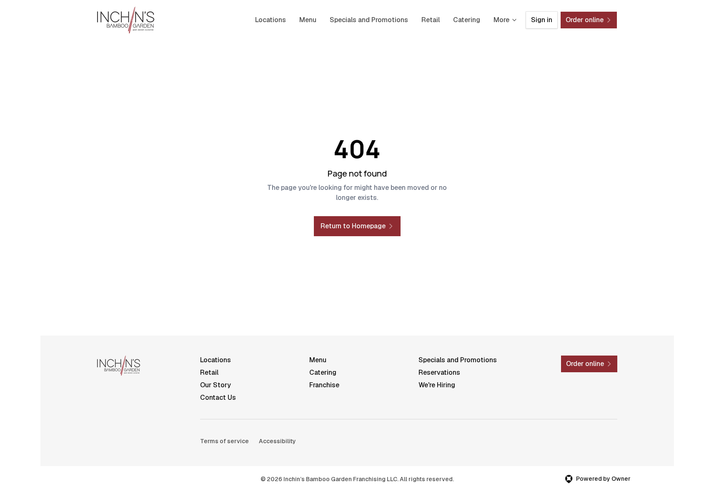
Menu (307, 19)
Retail (430, 19)
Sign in (541, 19)
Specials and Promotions (369, 19)
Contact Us (218, 397)
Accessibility (277, 441)
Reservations (439, 372)
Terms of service (224, 441)
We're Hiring (436, 385)
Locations (270, 19)
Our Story (215, 385)
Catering (466, 19)
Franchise (324, 385)
